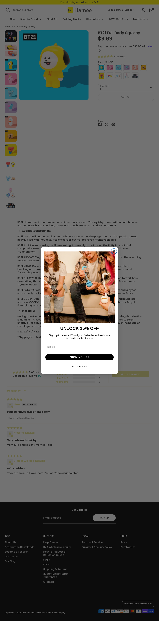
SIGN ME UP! (79, 357)
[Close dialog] (114, 251)
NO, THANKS (79, 366)
